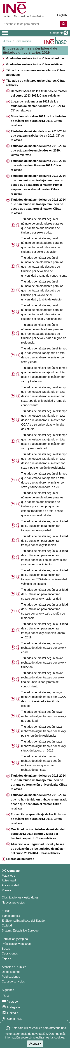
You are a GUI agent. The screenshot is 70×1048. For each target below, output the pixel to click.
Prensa (6, 890)
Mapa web (8, 875)
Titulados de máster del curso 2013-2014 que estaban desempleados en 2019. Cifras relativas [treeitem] (38, 150)
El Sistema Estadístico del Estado (23, 920)
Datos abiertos (11, 971)
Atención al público (14, 966)
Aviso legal (9, 880)
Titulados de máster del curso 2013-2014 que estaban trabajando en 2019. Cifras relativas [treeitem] (38, 136)
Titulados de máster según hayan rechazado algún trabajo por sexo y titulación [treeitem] (43, 663)
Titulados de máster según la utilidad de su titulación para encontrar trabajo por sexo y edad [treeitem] (44, 526)
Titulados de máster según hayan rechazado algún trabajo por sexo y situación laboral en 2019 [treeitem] (43, 746)
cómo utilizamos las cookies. (47, 1037)
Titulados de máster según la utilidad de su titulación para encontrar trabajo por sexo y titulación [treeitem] (44, 541)
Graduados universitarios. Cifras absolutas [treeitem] (35, 58)
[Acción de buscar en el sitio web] (63, 24)
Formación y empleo (15, 938)
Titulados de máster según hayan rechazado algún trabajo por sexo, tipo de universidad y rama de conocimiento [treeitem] (42, 679)
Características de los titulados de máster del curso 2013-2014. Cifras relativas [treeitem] (39, 93)
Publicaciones (11, 976)
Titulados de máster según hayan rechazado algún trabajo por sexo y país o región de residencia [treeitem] (43, 731)
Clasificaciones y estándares (20, 897)
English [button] (62, 15)
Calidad (7, 925)
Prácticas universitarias (16, 943)
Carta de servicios (13, 981)
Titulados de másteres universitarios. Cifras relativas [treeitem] (35, 83)
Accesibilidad (10, 885)
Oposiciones (10, 953)
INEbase (6, 41)
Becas (6, 948)
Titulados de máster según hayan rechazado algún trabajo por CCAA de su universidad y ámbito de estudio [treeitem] (43, 699)
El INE (6, 910)
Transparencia (11, 915)
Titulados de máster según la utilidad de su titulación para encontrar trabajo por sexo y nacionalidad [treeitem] (44, 594)
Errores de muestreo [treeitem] (20, 858)
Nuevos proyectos (13, 902)
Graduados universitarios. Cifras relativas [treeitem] (34, 64)
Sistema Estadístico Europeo (20, 930)
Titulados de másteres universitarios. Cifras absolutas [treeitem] (35, 72)
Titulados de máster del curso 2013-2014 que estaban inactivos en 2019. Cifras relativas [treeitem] (38, 165)
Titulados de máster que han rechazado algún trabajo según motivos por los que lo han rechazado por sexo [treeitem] (41, 763)
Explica (6, 958)
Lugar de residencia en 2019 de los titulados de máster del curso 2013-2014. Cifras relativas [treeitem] (38, 106)
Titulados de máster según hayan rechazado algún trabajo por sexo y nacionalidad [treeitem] (43, 716)
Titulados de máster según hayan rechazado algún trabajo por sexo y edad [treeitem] (43, 648)
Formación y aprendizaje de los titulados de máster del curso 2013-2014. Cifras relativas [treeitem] (38, 819)
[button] (58, 33)
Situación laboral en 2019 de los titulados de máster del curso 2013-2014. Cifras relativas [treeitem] (39, 121)
